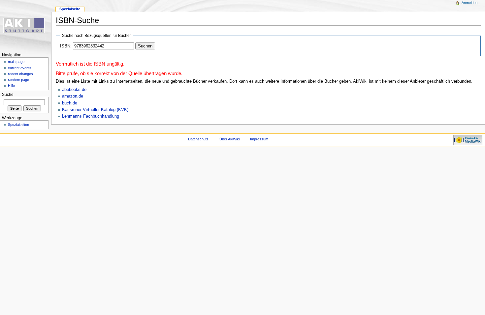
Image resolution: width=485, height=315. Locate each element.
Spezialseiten (18, 125)
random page (18, 80)
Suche (8, 95)
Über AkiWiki (229, 139)
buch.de (69, 103)
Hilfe (11, 86)
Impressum (259, 139)
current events (19, 68)
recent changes (20, 74)
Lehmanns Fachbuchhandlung (90, 116)
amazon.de (72, 96)
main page (16, 62)
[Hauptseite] (25, 25)
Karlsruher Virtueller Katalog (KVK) (95, 109)
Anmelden (469, 3)
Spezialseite (69, 9)
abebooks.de (74, 89)
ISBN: (66, 46)
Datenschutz (198, 139)
